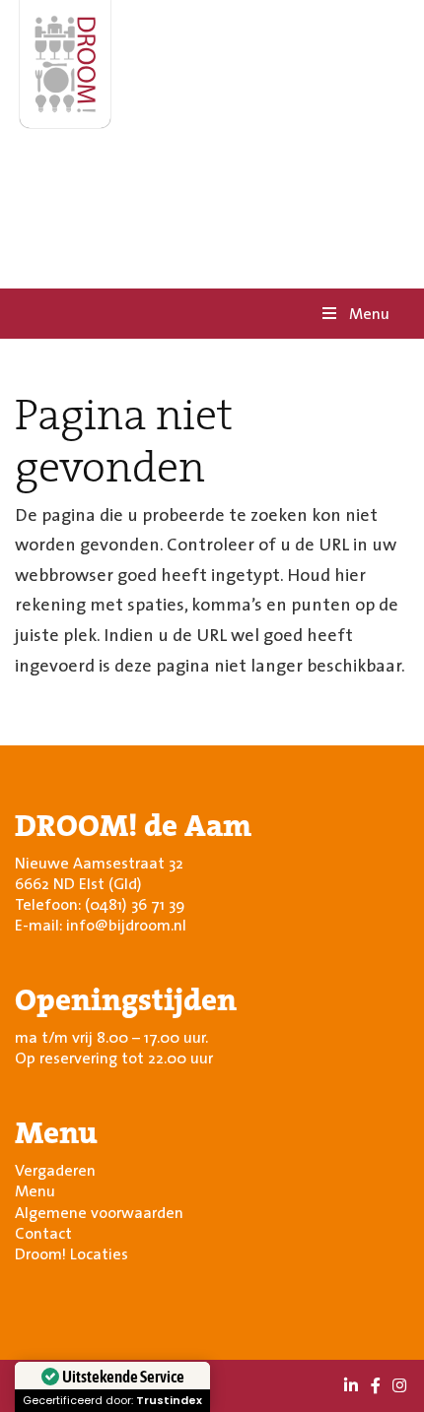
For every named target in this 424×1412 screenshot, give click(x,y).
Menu (369, 313)
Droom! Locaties (71, 1253)
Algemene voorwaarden (99, 1212)
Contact (43, 1233)
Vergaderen (55, 1170)
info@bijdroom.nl (126, 924)
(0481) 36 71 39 (135, 904)
